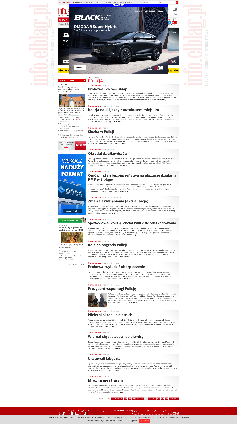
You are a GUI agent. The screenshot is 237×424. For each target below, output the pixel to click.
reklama (149, 411)
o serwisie (96, 411)
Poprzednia (119, 399)
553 (142, 399)
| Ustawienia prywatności (174, 412)
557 (158, 399)
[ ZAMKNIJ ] (118, 5)
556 (154, 399)
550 (129, 399)
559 (166, 399)
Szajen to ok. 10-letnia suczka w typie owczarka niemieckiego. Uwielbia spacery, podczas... (71, 246)
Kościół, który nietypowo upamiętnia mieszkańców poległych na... (68, 89)
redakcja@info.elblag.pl (75, 411)
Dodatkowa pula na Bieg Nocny (71, 131)
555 (150, 399)
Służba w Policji (101, 131)
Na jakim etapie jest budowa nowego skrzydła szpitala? (69, 125)
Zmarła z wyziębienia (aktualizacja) (118, 201)
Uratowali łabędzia (104, 358)
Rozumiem (144, 420)
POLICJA (106, 85)
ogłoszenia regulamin (161, 411)
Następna (172, 399)
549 (125, 399)
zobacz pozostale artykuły (75, 264)
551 (134, 399)
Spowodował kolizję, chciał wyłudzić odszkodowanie (132, 223)
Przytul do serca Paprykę (68, 251)
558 (162, 399)
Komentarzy (117, 106)
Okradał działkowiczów (108, 153)
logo (103, 411)
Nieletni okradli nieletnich (110, 314)
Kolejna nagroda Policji (107, 244)
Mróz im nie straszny (106, 380)
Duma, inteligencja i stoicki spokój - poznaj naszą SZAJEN (72, 229)
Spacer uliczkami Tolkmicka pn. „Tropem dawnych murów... (70, 118)
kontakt (88, 411)
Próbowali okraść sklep (107, 89)
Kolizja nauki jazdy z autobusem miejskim (123, 109)
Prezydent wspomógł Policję (112, 288)
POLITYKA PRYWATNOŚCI (123, 411)
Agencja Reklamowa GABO (170, 414)
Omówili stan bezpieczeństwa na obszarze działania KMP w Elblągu (132, 177)
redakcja (109, 411)
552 (138, 399)
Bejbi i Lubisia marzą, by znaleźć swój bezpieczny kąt (70, 257)
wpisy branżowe (138, 411)
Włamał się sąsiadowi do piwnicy (116, 336)
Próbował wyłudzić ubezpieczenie (116, 266)
